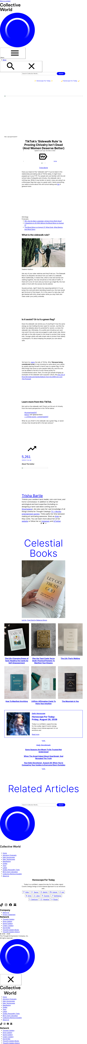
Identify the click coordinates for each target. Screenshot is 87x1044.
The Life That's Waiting (70, 658)
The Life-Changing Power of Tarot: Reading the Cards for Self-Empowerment (16, 660)
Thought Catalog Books (11, 930)
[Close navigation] (10, 979)
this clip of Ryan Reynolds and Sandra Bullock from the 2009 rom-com (43, 377)
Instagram (46, 521)
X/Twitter (57, 521)
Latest (5, 868)
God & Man (6, 928)
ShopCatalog (27, 509)
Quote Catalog (8, 923)
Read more (35, 734)
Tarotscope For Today (70, 81)
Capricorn (34, 899)
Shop (4, 60)
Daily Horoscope (38, 713)
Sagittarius (57, 896)
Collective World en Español (12, 874)
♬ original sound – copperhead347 (36, 417)
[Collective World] (10, 851)
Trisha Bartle (43, 168)
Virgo (29, 896)
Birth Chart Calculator (10, 872)
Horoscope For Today (43, 81)
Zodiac (5, 863)
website (25, 521)
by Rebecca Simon (34, 620)
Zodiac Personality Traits (11, 870)
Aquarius (46, 899)
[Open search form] (21, 66)
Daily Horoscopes (9, 857)
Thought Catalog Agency (11, 932)
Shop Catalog (7, 921)
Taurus (36, 892)
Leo (63, 892)
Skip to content (5, 1)
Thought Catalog (8, 919)
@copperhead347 (30, 412)
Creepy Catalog (8, 925)
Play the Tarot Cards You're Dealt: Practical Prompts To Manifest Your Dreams (43, 660)
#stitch (26, 414)
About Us (6, 876)
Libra (38, 896)
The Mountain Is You (70, 701)
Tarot (4, 865)
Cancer (54, 892)
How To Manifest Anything (17, 701)
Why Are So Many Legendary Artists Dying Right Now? (43, 221)
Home (5, 853)
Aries (57, 516)
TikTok (55, 161)
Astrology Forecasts (9, 855)
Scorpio (46, 896)
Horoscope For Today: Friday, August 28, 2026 (44, 718)
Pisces (55, 899)
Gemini (45, 892)
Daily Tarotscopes (9, 859)
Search (61, 73)
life (58, 184)
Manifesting (7, 861)
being (33, 362)
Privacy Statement (9, 914)
